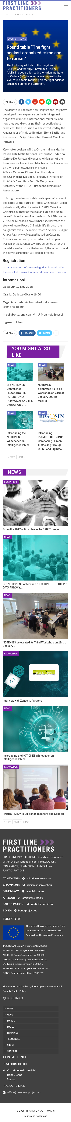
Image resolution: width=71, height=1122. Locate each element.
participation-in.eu (42, 904)
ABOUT (10, 1045)
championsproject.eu (39, 884)
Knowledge (11, 482)
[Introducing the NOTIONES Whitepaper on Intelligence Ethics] (20, 420)
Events (12, 39)
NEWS (10, 1014)
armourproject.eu (33, 897)
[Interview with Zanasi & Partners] (35, 674)
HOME (10, 1008)
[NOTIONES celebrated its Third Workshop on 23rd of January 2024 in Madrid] (51, 372)
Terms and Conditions (35, 1116)
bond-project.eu (27, 910)
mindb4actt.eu (35, 891)
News (23, 39)
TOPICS (11, 1020)
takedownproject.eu (39, 878)
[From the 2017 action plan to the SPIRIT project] (35, 503)
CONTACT (12, 1051)
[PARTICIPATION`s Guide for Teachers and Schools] (35, 787)
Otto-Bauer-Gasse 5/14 (21, 1070)
